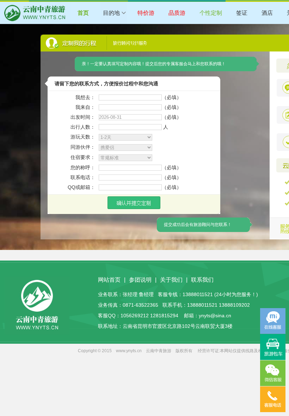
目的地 (111, 13)
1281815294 (164, 315)
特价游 (145, 13)
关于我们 (171, 280)
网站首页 (109, 280)
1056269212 (135, 315)
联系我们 (202, 280)
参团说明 (140, 280)
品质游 (176, 13)
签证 (241, 13)
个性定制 (210, 13)
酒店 (267, 13)
